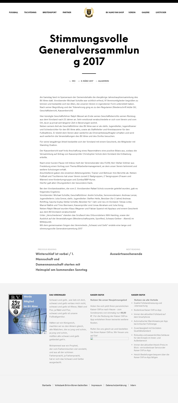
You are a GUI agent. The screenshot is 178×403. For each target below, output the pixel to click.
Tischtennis (30, 12)
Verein (131, 12)
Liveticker (161, 12)
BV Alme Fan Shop (115, 12)
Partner (67, 12)
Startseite (46, 385)
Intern (133, 385)
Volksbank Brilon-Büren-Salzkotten (71, 385)
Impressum (96, 385)
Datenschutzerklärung (116, 385)
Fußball (13, 12)
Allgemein (103, 81)
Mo (73, 81)
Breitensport (49, 12)
